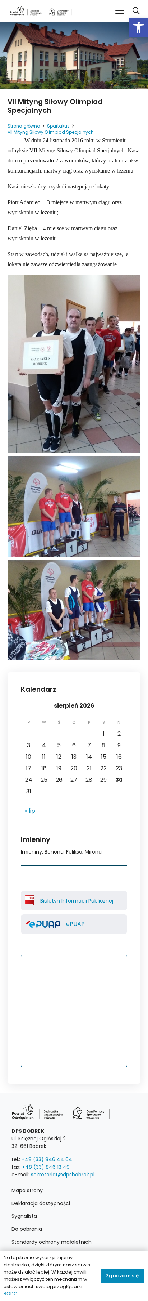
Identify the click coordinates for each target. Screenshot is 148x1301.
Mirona (93, 851)
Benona (54, 851)
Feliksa (74, 851)
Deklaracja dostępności (40, 1203)
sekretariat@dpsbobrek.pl (62, 1174)
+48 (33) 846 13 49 (46, 1167)
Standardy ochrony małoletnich (51, 1242)
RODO (11, 1293)
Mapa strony (27, 1190)
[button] (138, 27)
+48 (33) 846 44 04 (47, 1159)
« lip (30, 811)
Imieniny (31, 851)
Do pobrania (26, 1229)
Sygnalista (24, 1216)
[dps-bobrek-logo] (41, 11)
